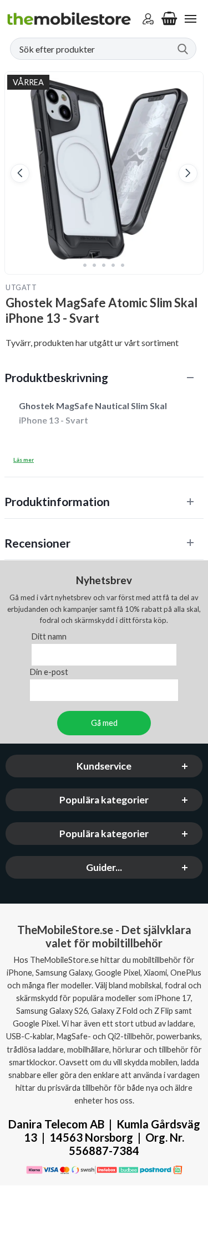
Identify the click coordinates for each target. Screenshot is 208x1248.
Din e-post (49, 672)
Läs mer (23, 459)
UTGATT (21, 287)
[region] (104, 377)
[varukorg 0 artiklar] (169, 18)
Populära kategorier (104, 800)
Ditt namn (49, 636)
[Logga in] (148, 18)
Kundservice (104, 766)
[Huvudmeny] (190, 18)
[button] (20, 173)
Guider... (104, 867)
